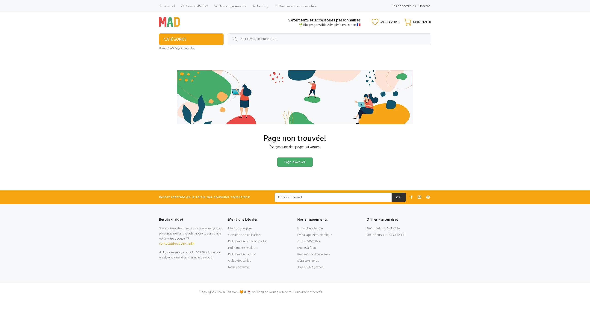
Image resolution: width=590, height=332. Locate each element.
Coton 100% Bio (308, 241)
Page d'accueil (295, 162)
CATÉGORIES (175, 39)
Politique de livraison (242, 248)
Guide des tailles (239, 261)
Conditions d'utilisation (244, 235)
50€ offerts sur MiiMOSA (383, 228)
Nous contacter (239, 267)
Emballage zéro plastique (314, 235)
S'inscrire (424, 6)
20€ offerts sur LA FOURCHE (385, 235)
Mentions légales (240, 228)
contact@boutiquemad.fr (176, 243)
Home (162, 48)
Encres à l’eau (306, 248)
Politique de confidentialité (247, 241)
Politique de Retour (241, 254)
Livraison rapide (308, 261)
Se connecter (401, 6)
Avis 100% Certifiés (310, 267)
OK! (398, 197)
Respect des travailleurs (313, 254)
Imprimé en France (310, 228)
